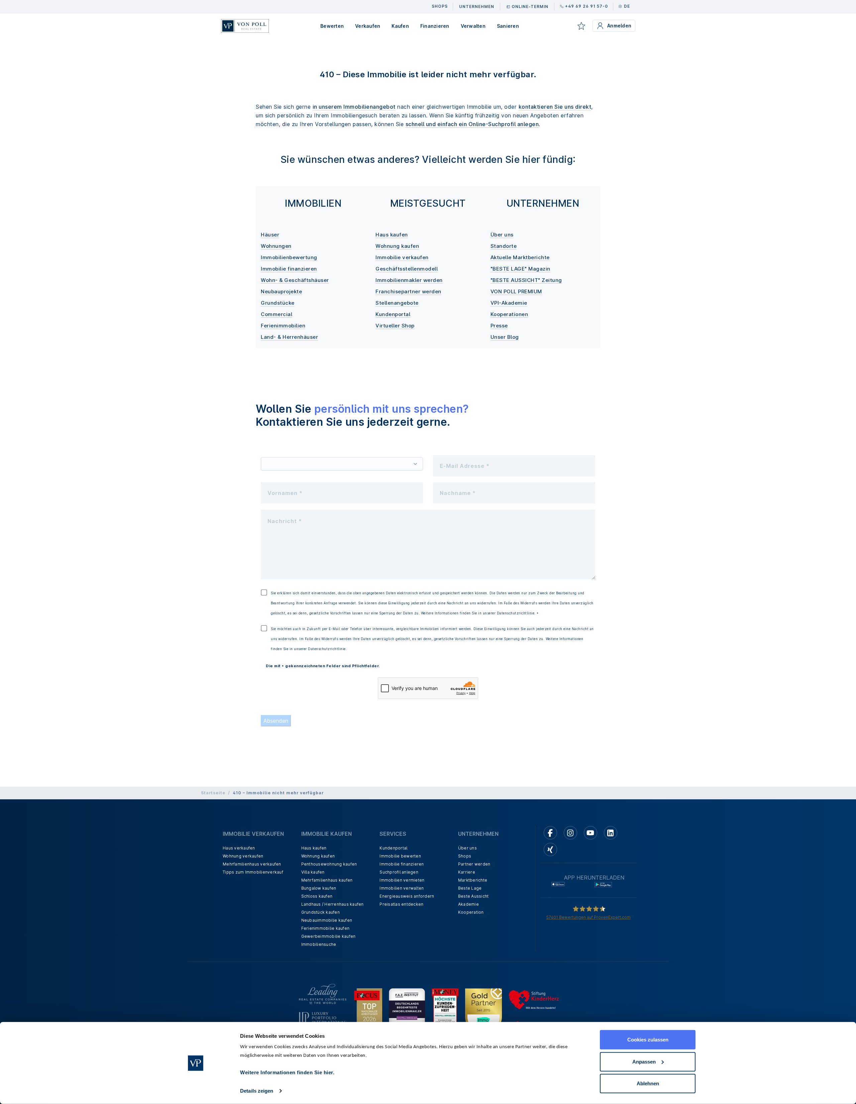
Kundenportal (393, 314)
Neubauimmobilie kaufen (326, 920)
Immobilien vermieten (402, 880)
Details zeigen (256, 1091)
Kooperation (471, 912)
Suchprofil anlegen (399, 872)
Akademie (468, 904)
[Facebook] (550, 832)
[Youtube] (590, 832)
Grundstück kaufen (320, 912)
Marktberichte (472, 880)
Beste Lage (470, 888)
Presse (499, 325)
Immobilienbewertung (289, 257)
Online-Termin (530, 6)
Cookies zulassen (647, 1039)
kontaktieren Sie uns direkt (555, 106)
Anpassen (644, 1061)
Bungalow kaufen (318, 888)
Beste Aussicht (473, 896)
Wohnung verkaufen (243, 856)
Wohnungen (276, 246)
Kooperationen (509, 314)
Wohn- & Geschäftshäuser (295, 280)
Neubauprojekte (281, 291)
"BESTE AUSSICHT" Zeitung (526, 280)
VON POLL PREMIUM (516, 291)
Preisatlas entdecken (401, 904)
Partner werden (474, 864)
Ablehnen (648, 1083)
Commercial (276, 314)
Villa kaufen (313, 872)
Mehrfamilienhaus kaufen (327, 880)
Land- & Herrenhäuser (289, 337)
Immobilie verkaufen (402, 257)
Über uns (502, 234)
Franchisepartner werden (408, 291)
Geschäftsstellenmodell (407, 269)
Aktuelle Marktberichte (520, 257)
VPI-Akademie (509, 303)
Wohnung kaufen (397, 246)
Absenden (275, 720)
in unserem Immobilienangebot (354, 106)
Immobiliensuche (318, 944)
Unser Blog (505, 337)
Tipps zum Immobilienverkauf (253, 872)
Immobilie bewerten (400, 856)
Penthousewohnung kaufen (329, 864)
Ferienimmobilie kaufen (325, 928)
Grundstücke (278, 303)
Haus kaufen (392, 234)
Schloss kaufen (317, 896)
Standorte (504, 246)
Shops (464, 856)
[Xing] (550, 849)
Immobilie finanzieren (289, 269)
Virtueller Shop (395, 325)
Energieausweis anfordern (407, 896)
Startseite (213, 792)
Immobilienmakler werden (409, 280)
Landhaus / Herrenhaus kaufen (332, 904)
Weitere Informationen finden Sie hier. (287, 1072)
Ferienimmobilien (283, 325)
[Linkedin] (610, 832)
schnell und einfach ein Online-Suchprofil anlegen (472, 124)
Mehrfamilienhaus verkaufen (252, 864)
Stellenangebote (397, 303)
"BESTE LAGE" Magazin (520, 269)
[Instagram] (570, 832)
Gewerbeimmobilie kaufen (328, 936)
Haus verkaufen (239, 847)
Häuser (270, 234)
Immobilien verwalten (402, 888)
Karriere (466, 872)
